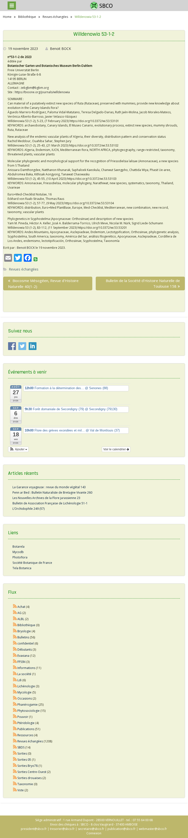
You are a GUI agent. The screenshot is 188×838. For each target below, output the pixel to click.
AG (19, 613)
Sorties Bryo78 (27, 766)
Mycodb (18, 552)
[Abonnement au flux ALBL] (14, 619)
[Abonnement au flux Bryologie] (14, 631)
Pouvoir (22, 717)
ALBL (20, 619)
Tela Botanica (21, 568)
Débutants (24, 649)
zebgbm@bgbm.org (35, 88)
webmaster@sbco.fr (153, 829)
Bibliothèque (26, 625)
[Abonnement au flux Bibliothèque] (14, 625)
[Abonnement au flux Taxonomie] (14, 784)
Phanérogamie (27, 704)
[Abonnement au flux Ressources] (14, 735)
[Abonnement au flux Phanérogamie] (14, 704)
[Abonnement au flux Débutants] (14, 649)
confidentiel (25, 643)
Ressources (25, 735)
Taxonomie (25, 784)
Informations (26, 668)
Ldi (19, 680)
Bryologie (24, 631)
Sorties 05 (24, 760)
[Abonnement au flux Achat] (14, 607)
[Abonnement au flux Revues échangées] (14, 741)
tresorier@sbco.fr (62, 829)
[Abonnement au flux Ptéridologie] (14, 723)
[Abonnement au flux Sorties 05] (14, 760)
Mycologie (24, 692)
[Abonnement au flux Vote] (14, 790)
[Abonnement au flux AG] (14, 613)
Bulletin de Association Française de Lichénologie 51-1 (50, 503)
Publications (25, 729)
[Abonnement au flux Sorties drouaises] (14, 778)
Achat (21, 607)
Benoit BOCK (60, 48)
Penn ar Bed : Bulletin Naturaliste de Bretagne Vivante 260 (52, 492)
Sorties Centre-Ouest (31, 772)
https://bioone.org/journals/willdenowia (42, 92)
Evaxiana (23, 656)
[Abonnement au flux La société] (14, 674)
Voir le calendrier (115, 449)
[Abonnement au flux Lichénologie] (14, 686)
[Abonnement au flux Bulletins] (14, 637)
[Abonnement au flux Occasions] (14, 698)
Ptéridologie (26, 723)
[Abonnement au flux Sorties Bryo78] (14, 766)
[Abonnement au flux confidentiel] (14, 643)
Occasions (24, 698)
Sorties (22, 753)
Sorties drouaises (29, 778)
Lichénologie (26, 686)
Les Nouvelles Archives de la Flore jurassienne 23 (46, 498)
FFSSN (21, 662)
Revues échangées (23, 269)
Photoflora (19, 557)
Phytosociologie (28, 711)
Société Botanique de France (32, 563)
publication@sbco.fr (121, 829)
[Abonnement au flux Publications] (14, 729)
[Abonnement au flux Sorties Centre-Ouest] (14, 772)
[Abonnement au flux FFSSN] (14, 662)
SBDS (20, 747)
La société (24, 674)
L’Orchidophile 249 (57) (28, 509)
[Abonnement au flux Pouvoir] (14, 717)
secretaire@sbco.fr (91, 829)
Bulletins (23, 637)
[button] (18, 449)
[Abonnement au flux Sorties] (14, 753)
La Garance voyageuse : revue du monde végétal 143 (49, 487)
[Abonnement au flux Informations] (14, 668)
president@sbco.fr (34, 829)
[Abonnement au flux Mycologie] (14, 692)
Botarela (18, 546)
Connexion (93, 833)
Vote (20, 790)
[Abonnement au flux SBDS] (14, 747)
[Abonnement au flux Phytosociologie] (14, 711)
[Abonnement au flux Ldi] (14, 680)
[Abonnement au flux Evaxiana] (14, 656)
